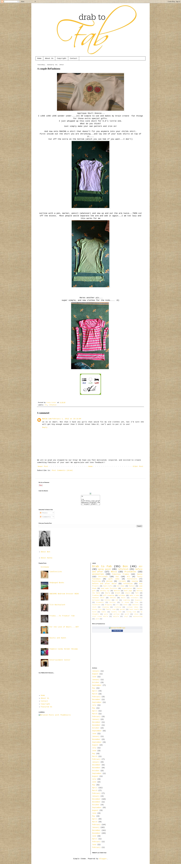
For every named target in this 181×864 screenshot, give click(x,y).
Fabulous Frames (120, 574)
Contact (73, 58)
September (97, 685)
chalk (94, 607)
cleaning (105, 607)
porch (127, 614)
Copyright (61, 58)
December (96, 700)
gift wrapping (108, 595)
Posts (44, 513)
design (109, 581)
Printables (130, 572)
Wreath (117, 593)
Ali (46, 405)
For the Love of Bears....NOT (64, 627)
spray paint (104, 569)
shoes (136, 614)
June (94, 677)
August (95, 674)
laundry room (116, 612)
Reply (44, 427)
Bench (123, 598)
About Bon (45, 552)
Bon (125, 566)
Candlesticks (55, 572)
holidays (121, 595)
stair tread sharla (100, 616)
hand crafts (107, 586)
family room (110, 609)
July (94, 705)
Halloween (96, 600)
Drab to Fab (102, 566)
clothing (117, 607)
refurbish (123, 569)
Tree (136, 602)
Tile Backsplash (57, 605)
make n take (134, 595)
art (117, 605)
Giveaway (45, 567)
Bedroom (117, 591)
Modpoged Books (56, 583)
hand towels (134, 609)
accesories (98, 574)
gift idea (114, 579)
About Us (49, 58)
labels (103, 612)
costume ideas (132, 607)
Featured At (46, 707)
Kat (117, 577)
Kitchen (108, 600)
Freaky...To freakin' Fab (62, 616)
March (94, 694)
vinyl (126, 616)
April (94, 691)
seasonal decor (98, 598)
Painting (96, 581)
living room (131, 612)
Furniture (132, 579)
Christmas (103, 577)
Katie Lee (47, 419)
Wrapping (108, 605)
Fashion (132, 586)
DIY (140, 566)
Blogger (103, 859)
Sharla (107, 593)
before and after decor (104, 584)
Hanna (139, 574)
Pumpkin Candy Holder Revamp (63, 649)
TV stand (125, 602)
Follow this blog (117, 630)
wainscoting (137, 616)
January (96, 671)
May (93, 688)
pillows (117, 614)
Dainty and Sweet (57, 638)
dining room (97, 609)
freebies (95, 595)
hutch (94, 612)
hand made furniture (109, 588)
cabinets (135, 605)
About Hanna (46, 558)
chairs (127, 593)
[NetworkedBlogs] (117, 628)
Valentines (96, 605)
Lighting (126, 600)
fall (137, 593)
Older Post (138, 466)
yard (97, 619)
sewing (135, 581)
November (96, 725)
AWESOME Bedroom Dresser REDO (64, 594)
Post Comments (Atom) (62, 470)
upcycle (116, 616)
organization (127, 588)
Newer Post (43, 466)
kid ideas (120, 586)
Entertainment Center (59, 660)
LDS (117, 600)
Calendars (134, 598)
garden (122, 609)
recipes (122, 581)
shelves (113, 598)
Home (39, 58)
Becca (114, 572)
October (96, 682)
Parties (113, 602)
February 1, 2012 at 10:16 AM (66, 419)
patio (106, 614)
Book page (128, 591)
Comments (46, 517)
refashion (52, 405)
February (96, 697)
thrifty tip (104, 591)
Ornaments (100, 602)
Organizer (138, 600)
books (125, 605)
